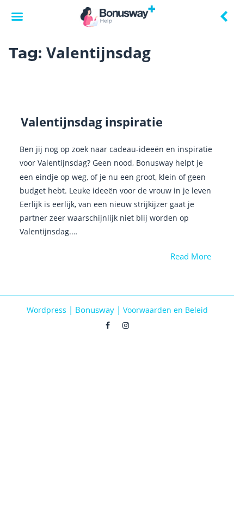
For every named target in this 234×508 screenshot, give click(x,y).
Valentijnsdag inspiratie (92, 121)
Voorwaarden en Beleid (165, 310)
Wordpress (46, 310)
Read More (190, 256)
